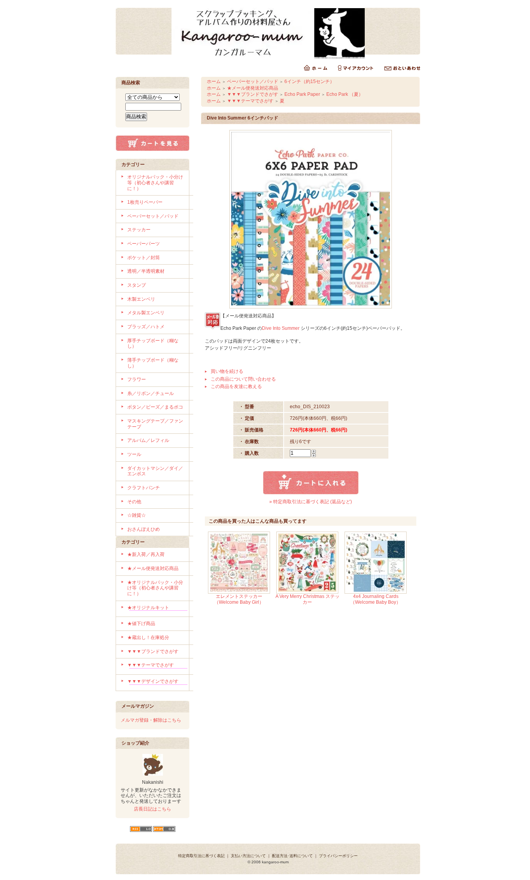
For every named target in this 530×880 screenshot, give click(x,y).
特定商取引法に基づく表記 (201, 856)
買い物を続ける (227, 371)
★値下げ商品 (141, 623)
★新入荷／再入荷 (146, 554)
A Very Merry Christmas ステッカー (307, 599)
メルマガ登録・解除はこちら (151, 720)
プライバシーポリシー (338, 856)
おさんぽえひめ (143, 529)
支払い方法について (248, 856)
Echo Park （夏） (344, 94)
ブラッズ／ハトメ (146, 326)
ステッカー (139, 229)
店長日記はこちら (152, 809)
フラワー (136, 379)
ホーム (214, 81)
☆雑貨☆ (136, 515)
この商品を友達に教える (236, 386)
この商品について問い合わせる (243, 379)
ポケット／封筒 (143, 257)
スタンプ (136, 285)
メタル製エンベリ (146, 312)
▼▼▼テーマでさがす (150, 665)
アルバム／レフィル (148, 440)
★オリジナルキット (148, 607)
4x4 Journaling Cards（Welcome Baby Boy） (375, 599)
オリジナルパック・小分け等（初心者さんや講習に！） (155, 182)
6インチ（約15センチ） (309, 81)
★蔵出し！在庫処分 (148, 637)
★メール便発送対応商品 (152, 568)
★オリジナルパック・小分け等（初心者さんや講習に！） (155, 588)
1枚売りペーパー (145, 202)
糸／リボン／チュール (150, 393)
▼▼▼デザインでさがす (152, 681)
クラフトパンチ (143, 487)
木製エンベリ (141, 299)
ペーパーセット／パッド (152, 216)
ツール (134, 454)
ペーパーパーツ (143, 243)
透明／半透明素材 (146, 271)
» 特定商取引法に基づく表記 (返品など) (310, 501)
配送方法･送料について (292, 856)
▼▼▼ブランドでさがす (152, 651)
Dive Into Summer (281, 328)
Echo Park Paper (302, 94)
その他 (134, 501)
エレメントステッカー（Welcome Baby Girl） (239, 599)
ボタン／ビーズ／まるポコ (155, 407)
